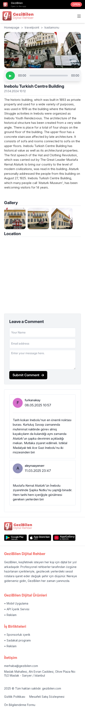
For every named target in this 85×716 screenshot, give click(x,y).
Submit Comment (26, 375)
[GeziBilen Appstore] (39, 537)
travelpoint (32, 27)
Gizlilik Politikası (14, 696)
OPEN (76, 4)
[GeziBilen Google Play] (15, 537)
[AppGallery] (64, 537)
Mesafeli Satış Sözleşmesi (46, 696)
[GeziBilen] (17, 15)
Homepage (11, 27)
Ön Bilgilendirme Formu (19, 705)
